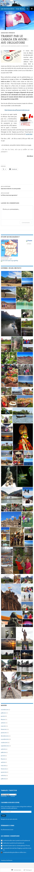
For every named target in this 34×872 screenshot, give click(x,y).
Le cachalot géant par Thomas (22, 845)
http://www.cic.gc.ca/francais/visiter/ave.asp (17, 110)
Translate (12, 796)
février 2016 (4, 769)
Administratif (4, 32)
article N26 (29, 134)
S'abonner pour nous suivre (10, 802)
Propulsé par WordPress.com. (7, 860)
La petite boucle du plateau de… (23, 840)
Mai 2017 (3, 719)
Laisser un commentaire (22, 46)
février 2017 (4, 729)
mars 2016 (3, 765)
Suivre (3, 815)
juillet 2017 (3, 713)
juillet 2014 (3, 778)
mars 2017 (3, 726)
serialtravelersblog (8, 852)
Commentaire (26, 222)
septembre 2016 (5, 746)
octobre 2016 (4, 742)
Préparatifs (12, 32)
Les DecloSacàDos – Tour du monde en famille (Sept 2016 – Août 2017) (13, 9)
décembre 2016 (5, 736)
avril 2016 (3, 762)
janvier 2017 (4, 732)
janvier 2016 (4, 772)
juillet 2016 (3, 752)
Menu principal (32, 8)
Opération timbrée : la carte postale (11, 187)
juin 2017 (3, 716)
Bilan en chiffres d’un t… (21, 852)
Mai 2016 (3, 759)
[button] (11, 278)
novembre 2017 (5, 709)
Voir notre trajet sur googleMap (10, 260)
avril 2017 (3, 722)
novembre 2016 (5, 739)
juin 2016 (3, 755)
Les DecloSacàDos (11, 46)
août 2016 (3, 749)
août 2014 (3, 775)
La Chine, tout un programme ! (9, 194)
